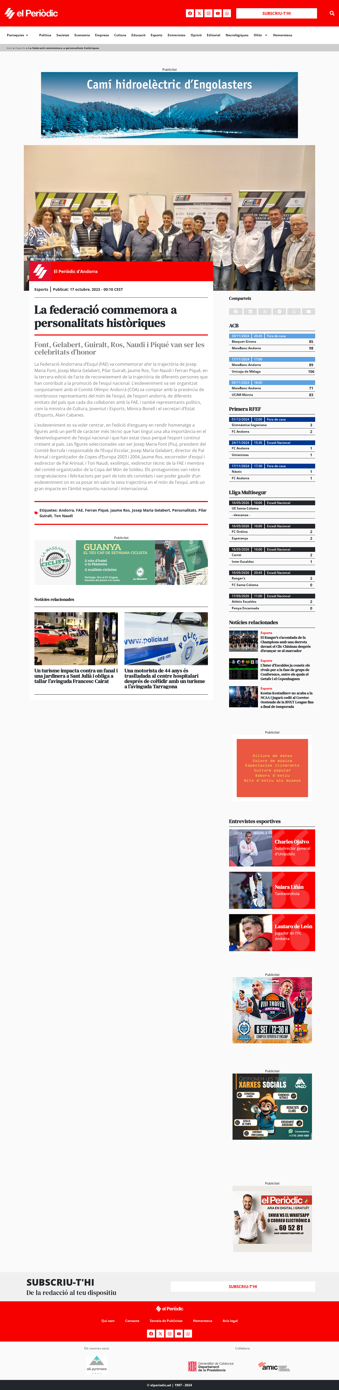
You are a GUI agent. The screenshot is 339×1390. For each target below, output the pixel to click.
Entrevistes (176, 35)
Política (45, 35)
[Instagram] (208, 13)
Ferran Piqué (96, 510)
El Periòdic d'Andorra (76, 271)
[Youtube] (218, 13)
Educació (138, 35)
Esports (156, 35)
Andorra (66, 510)
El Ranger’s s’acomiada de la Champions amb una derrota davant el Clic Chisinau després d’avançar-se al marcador (286, 644)
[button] (332, 13)
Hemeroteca (282, 35)
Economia (82, 35)
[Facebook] (190, 13)
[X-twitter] (199, 13)
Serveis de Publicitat (166, 1321)
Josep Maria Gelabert (151, 510)
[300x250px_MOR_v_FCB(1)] (272, 1041)
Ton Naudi (63, 515)
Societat (62, 35)
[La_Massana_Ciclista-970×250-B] (121, 583)
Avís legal (230, 1321)
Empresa (102, 35)
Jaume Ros (120, 510)
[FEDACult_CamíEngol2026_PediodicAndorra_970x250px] (169, 136)
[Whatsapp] (227, 13)
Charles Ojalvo (292, 841)
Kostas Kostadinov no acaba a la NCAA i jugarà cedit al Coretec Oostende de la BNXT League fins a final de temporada (287, 699)
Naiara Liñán (289, 887)
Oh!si (258, 35)
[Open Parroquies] (27, 35)
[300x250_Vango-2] (272, 1138)
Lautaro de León (293, 926)
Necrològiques (237, 35)
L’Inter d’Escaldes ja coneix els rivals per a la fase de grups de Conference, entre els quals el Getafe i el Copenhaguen (285, 672)
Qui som (108, 1321)
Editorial (213, 35)
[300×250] (272, 799)
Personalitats (184, 510)
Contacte (132, 1321)
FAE (79, 510)
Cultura (120, 35)
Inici (9, 48)
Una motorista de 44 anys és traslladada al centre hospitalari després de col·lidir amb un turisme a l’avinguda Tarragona (164, 678)
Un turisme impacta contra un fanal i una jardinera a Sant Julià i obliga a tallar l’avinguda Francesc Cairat (76, 676)
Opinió (196, 35)
